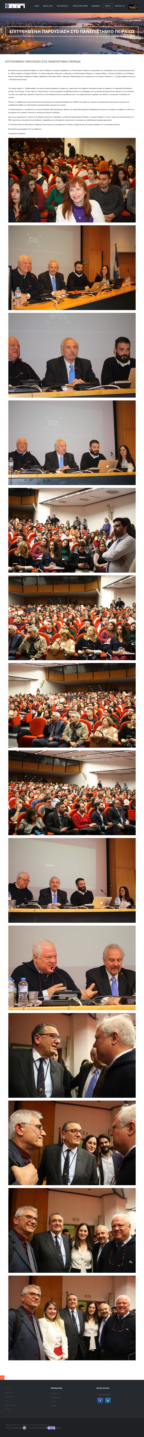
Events (7, 1409)
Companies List (56, 1397)
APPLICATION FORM (80, 6)
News (107, 6)
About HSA (47, 6)
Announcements (11, 1405)
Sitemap (54, 1406)
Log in (53, 1402)
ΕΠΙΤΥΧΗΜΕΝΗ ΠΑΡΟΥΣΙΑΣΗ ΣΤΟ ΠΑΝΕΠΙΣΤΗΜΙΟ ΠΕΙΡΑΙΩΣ (43, 61)
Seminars (96, 6)
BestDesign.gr (17, 1428)
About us (8, 1388)
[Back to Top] (2, 1377)
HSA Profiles (62, 6)
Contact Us (119, 6)
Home (36, 6)
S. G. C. (7, 1401)
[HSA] (15, 6)
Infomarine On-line (40, 1428)
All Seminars (9, 1393)
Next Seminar (10, 1397)
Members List (56, 1393)
